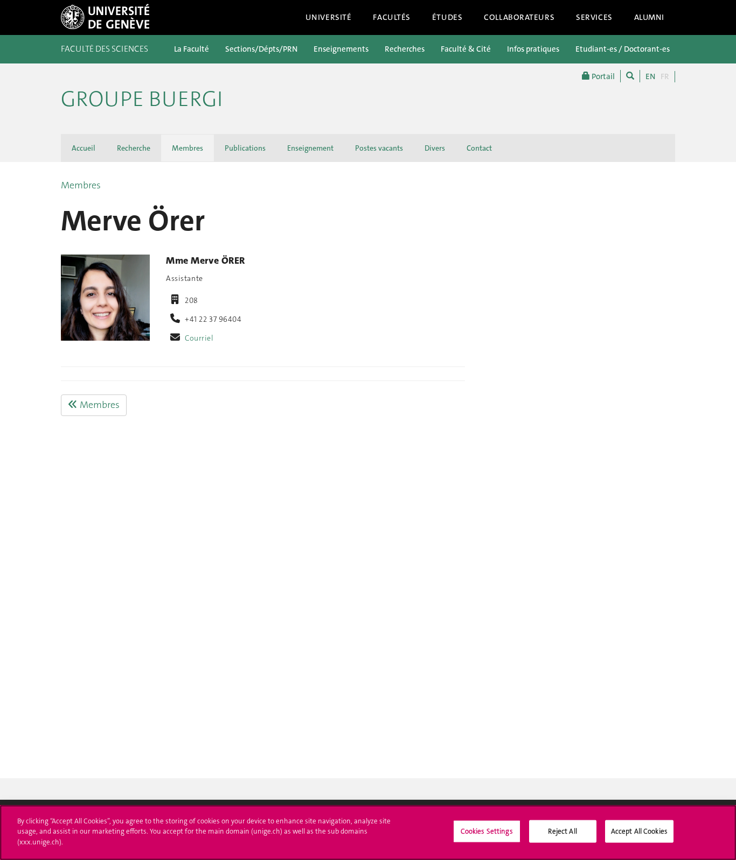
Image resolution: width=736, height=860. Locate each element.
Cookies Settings (487, 831)
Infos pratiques (533, 49)
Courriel (199, 338)
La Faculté (191, 49)
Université (328, 17)
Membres (187, 148)
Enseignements (341, 49)
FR (665, 76)
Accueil (83, 148)
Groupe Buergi (142, 99)
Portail (602, 76)
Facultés (392, 17)
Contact (479, 148)
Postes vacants (379, 148)
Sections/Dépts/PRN (261, 49)
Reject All (562, 831)
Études (447, 17)
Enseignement (310, 148)
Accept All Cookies (639, 831)
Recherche (133, 148)
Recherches (405, 49)
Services (594, 17)
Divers (435, 148)
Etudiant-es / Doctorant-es (622, 49)
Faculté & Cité (466, 49)
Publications (245, 148)
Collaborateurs (519, 17)
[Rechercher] (630, 76)
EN (650, 76)
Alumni (649, 17)
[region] (368, 832)
